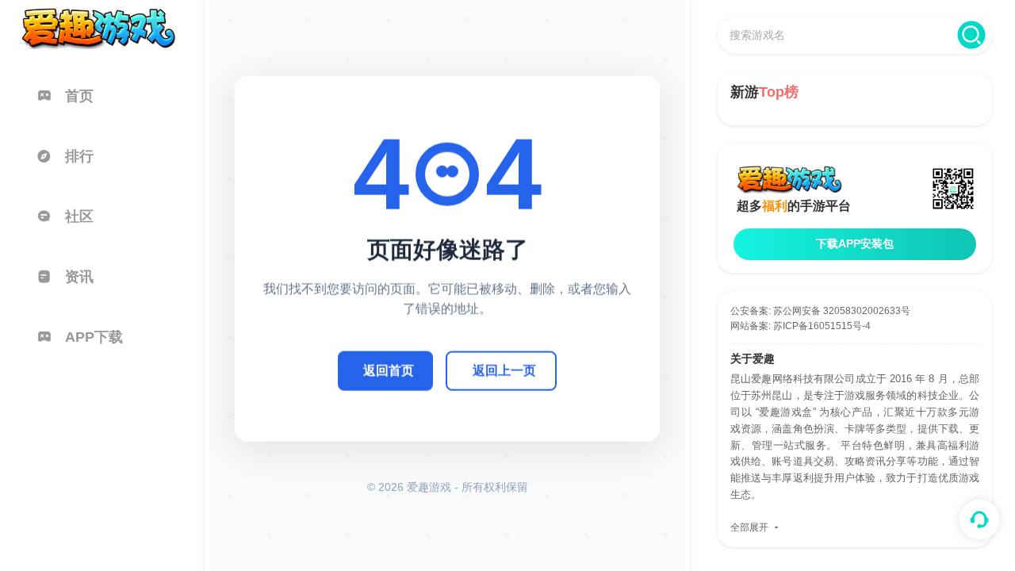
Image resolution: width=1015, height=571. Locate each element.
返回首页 (388, 370)
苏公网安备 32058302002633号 (841, 310)
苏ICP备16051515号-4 (822, 325)
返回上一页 (504, 370)
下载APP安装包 (855, 243)
